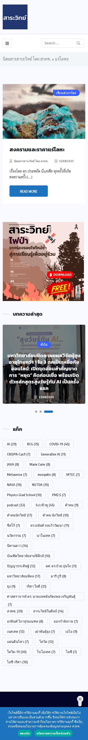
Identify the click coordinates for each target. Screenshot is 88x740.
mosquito (47, 474)
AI (11, 444)
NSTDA (40, 485)
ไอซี (71, 652)
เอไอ (71, 631)
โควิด (46, 642)
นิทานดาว (17, 546)
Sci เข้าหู (45, 505)
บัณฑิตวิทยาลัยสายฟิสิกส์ (28, 556)
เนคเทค (15, 631)
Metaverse (17, 474)
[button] (36, 412)
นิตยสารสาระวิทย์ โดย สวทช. (31, 161)
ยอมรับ (25, 733)
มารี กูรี (58, 576)
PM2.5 (59, 495)
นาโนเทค (46, 535)
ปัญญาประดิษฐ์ (21, 566)
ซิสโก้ (13, 525)
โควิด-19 (16, 652)
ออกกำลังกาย (66, 621)
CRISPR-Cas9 (18, 454)
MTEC (73, 474)
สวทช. (15, 611)
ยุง (11, 586)
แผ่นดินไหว (18, 642)
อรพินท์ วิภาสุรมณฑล (25, 621)
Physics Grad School (24, 495)
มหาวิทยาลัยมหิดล (23, 576)
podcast (16, 505)
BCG (33, 444)
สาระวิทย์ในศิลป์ (48, 611)
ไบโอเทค (46, 652)
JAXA (13, 464)
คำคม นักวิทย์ (56, 515)
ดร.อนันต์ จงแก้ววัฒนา (49, 525)
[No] (82, 723)
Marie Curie (40, 464)
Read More (28, 191)
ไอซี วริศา (17, 662)
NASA (14, 485)
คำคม (71, 505)
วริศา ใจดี (36, 586)
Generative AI (53, 454)
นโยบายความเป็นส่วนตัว (53, 733)
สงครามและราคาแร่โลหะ (37, 149)
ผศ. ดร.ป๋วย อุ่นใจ (61, 566)
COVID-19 (59, 444)
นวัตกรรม (16, 535)
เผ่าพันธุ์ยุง (45, 631)
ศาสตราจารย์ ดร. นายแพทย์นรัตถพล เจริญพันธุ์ (41, 597)
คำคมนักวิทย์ (19, 515)
